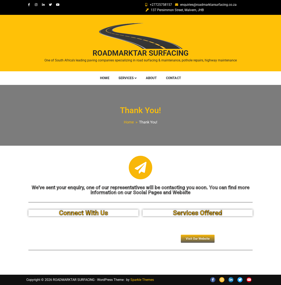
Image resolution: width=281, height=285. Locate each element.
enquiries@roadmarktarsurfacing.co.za (208, 5)
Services (126, 78)
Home (104, 78)
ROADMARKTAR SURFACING (141, 53)
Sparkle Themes (142, 280)
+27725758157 (161, 5)
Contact (173, 78)
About (151, 78)
